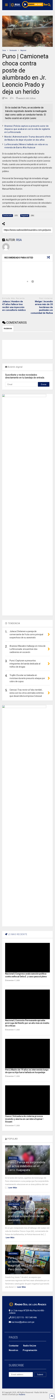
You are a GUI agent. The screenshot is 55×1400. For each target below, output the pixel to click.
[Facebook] (17, 1382)
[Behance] (10, 1382)
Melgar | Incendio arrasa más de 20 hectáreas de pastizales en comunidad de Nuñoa (42, 307)
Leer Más (12, 1188)
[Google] (23, 1382)
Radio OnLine (29, 1345)
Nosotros (13, 1350)
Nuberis (22, 1395)
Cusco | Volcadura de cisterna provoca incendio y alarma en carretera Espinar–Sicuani (24, 1119)
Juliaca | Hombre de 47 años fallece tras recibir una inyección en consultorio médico (14, 306)
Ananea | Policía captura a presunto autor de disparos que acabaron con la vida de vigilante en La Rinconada (27, 129)
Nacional (13, 1253)
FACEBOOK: (8, 328)
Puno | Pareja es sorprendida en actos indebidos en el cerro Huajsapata (26, 1166)
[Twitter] (30, 1382)
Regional (13, 1158)
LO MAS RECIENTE (17, 934)
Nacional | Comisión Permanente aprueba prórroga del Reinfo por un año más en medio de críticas (27, 1023)
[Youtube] (37, 1382)
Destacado (14, 1204)
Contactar (14, 1345)
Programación (30, 1350)
